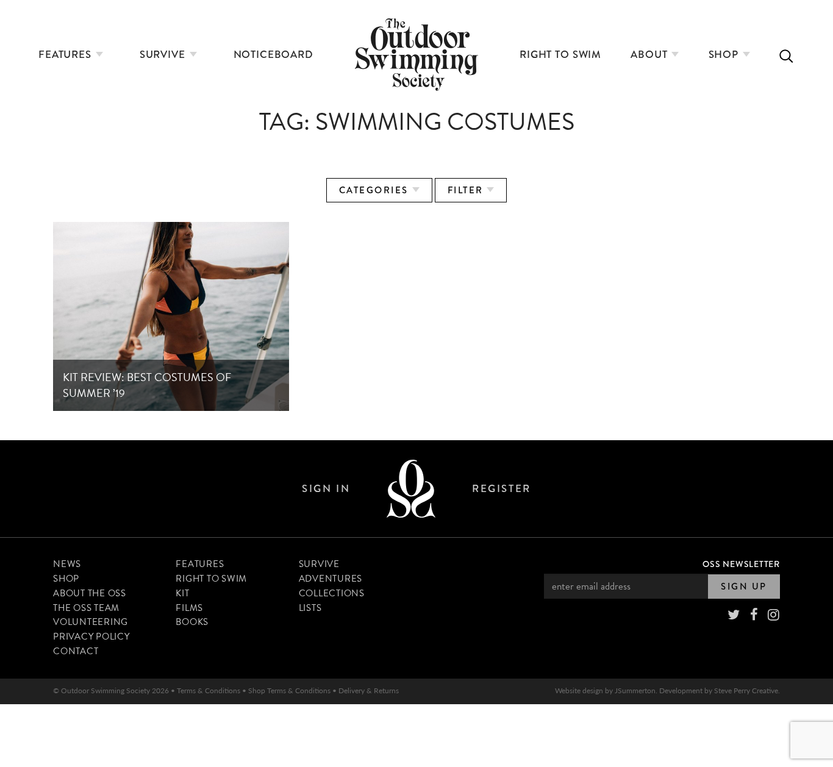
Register (501, 488)
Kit (182, 593)
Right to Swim (560, 54)
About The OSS (89, 593)
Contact (75, 651)
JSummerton (635, 690)
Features (66, 54)
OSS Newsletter (741, 564)
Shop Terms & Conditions (289, 690)
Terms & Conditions (208, 690)
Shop (725, 54)
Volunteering (90, 622)
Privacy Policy (91, 636)
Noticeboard (273, 54)
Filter (467, 190)
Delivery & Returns (368, 690)
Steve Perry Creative (746, 690)
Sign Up (744, 586)
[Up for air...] (411, 489)
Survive (164, 54)
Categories (375, 190)
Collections (332, 593)
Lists (310, 608)
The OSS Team (86, 608)
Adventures (331, 578)
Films (189, 608)
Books (192, 622)
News (67, 564)
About (650, 54)
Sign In (326, 488)
